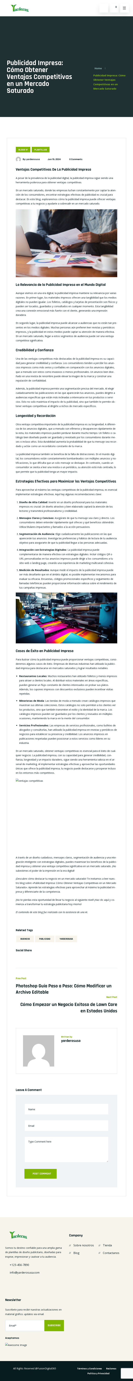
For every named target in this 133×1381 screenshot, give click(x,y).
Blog (76, 1253)
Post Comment (41, 1174)
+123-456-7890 (19, 1265)
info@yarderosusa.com (24, 1272)
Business (25, 939)
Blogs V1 (23, 149)
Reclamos (111, 1368)
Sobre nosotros (83, 1245)
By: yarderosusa (31, 159)
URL (21, 558)
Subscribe (54, 1325)
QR (108, 554)
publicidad (44, 939)
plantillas (40, 149)
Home (98, 68)
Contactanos (111, 1253)
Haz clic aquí (102, 899)
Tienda (107, 1245)
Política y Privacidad (98, 1373)
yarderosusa (66, 939)
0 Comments (75, 159)
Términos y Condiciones (89, 1368)
